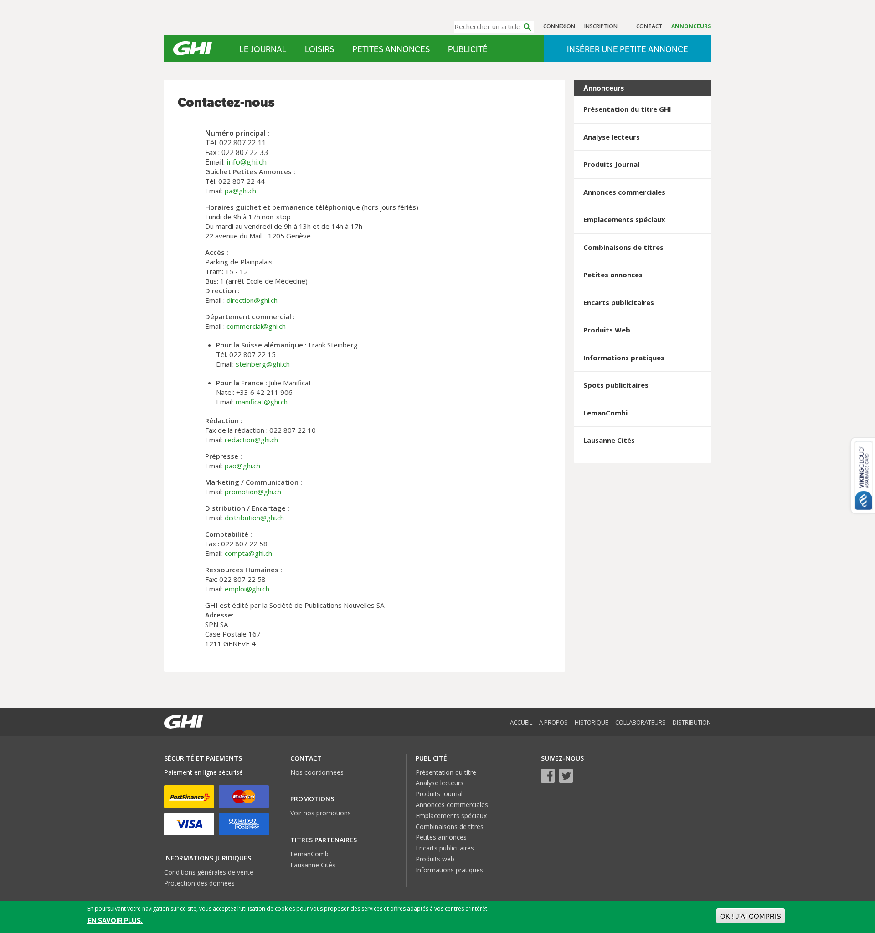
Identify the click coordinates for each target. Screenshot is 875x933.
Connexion (559, 26)
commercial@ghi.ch (256, 326)
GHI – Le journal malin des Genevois (192, 48)
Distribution (692, 722)
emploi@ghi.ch (247, 588)
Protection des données (199, 883)
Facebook (548, 776)
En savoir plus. (115, 921)
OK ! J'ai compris (750, 916)
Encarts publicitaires (445, 848)
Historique (591, 722)
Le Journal (263, 49)
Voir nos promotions (320, 813)
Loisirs (319, 49)
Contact (649, 26)
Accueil (521, 722)
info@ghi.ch (246, 162)
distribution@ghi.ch (254, 517)
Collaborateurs (640, 722)
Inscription (601, 26)
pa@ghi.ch (240, 190)
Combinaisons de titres (450, 826)
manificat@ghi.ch (262, 401)
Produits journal (439, 793)
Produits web (435, 859)
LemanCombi (310, 854)
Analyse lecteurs (439, 782)
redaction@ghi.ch (251, 439)
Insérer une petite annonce (627, 49)
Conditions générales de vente (208, 872)
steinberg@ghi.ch (263, 363)
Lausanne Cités (312, 864)
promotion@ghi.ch (253, 491)
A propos (553, 722)
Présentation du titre (446, 772)
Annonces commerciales (452, 804)
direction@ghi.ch (252, 300)
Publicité (468, 49)
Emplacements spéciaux (451, 815)
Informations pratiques (449, 870)
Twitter (566, 776)
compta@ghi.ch (248, 553)
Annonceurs (691, 26)
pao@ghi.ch (242, 465)
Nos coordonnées (317, 772)
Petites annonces (391, 49)
